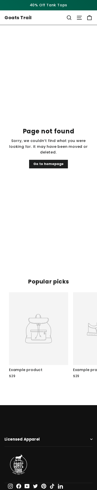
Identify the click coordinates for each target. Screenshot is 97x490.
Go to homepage (48, 164)
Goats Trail (18, 17)
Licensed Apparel (22, 439)
